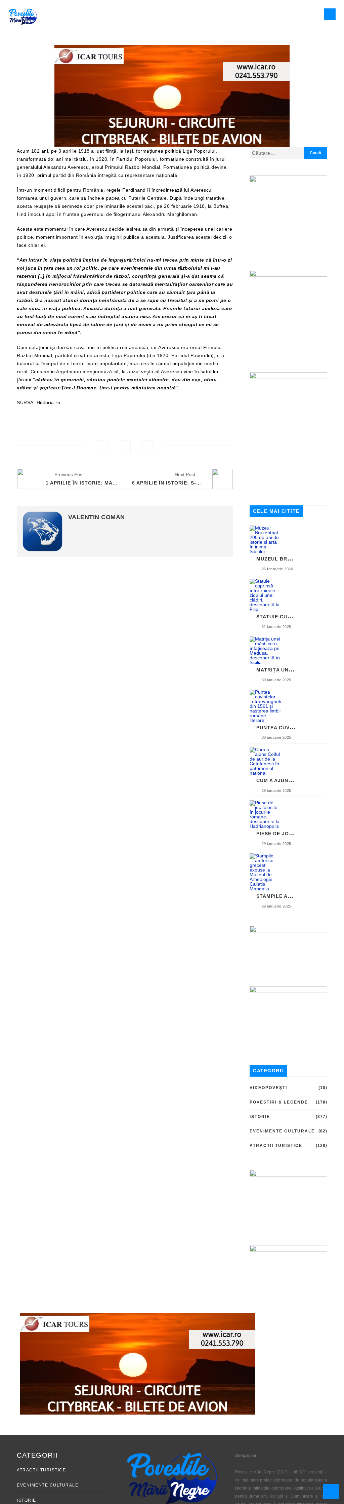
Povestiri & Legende (279, 1102)
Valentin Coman (96, 517)
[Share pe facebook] (102, 446)
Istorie (260, 1117)
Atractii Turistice (276, 1146)
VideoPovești (268, 1088)
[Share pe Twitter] (125, 446)
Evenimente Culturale (282, 1131)
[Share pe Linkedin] (148, 446)
